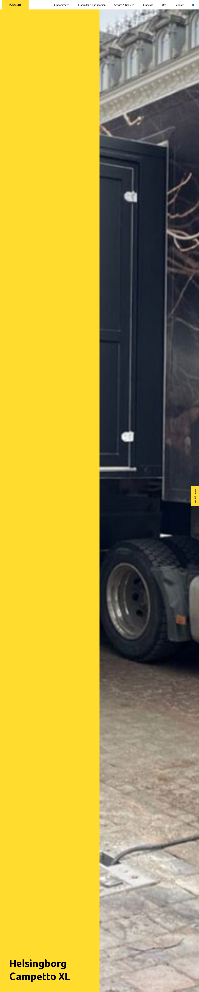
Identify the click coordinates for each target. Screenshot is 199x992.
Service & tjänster (124, 4)
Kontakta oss (195, 496)
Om (164, 4)
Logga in (179, 4)
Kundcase (147, 4)
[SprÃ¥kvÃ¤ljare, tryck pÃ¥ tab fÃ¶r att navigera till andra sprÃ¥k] (194, 5)
